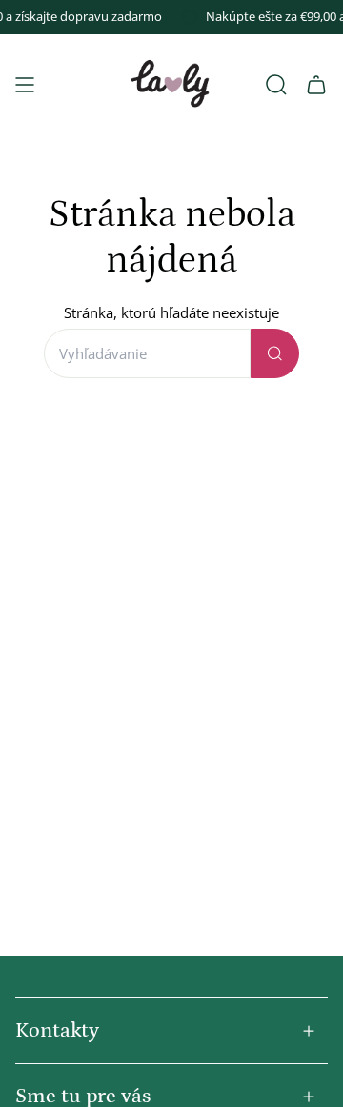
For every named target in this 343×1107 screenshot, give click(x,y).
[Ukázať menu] (25, 85)
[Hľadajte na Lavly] (275, 353)
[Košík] (316, 85)
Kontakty (57, 1030)
